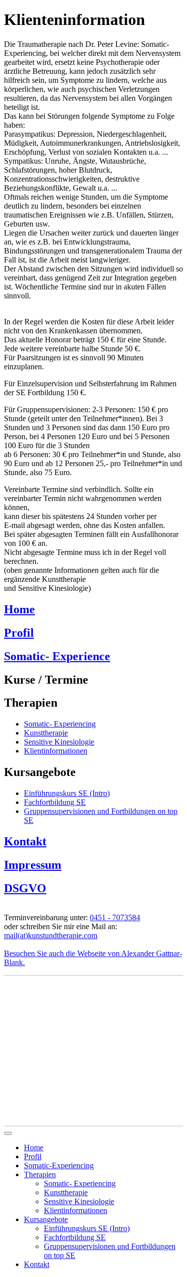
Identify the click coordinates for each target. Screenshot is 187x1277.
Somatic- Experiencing (80, 1183)
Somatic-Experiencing (59, 1165)
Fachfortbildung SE (75, 1237)
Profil (19, 632)
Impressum (32, 864)
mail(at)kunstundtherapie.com (50, 935)
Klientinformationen (75, 1210)
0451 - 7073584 (115, 917)
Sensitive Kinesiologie (79, 1201)
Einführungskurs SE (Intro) (87, 1228)
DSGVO (25, 888)
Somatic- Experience (57, 656)
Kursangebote (46, 1219)
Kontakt (25, 841)
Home (19, 609)
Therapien (40, 1174)
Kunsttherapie (66, 1192)
